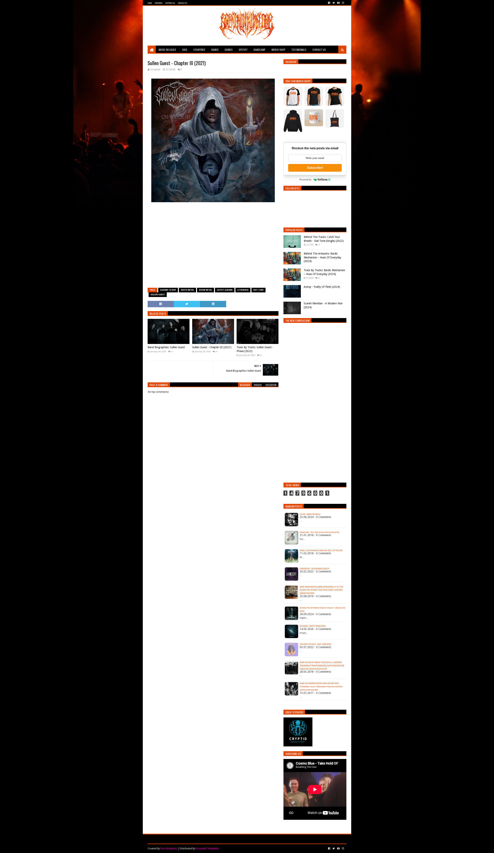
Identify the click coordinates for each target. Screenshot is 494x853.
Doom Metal (205, 290)
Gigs (184, 50)
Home (150, 3)
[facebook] (329, 3)
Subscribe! (315, 167)
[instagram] (342, 3)
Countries (199, 50)
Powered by (305, 179)
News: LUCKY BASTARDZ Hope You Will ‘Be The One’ (321, 551)
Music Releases (167, 50)
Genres (229, 50)
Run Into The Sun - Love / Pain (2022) (315, 644)
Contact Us (182, 3)
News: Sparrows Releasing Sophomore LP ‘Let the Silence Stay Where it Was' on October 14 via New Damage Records (321, 590)
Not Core (258, 290)
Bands (214, 50)
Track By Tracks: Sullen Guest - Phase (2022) (255, 349)
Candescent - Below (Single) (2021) (314, 569)
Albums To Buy (168, 290)
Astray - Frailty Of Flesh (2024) (322, 286)
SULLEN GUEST (158, 295)
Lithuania (243, 290)
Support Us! (170, 3)
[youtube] (338, 3)
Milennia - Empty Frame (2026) (313, 626)
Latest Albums (225, 290)
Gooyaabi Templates (207, 848)
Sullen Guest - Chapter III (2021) (211, 347)
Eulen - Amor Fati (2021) (310, 514)
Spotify (243, 50)
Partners (158, 3)
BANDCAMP (259, 50)
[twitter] (334, 3)
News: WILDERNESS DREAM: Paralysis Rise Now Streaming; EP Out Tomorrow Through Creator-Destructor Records (321, 686)
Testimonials (298, 50)
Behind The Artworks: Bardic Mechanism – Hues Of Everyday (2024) (322, 257)
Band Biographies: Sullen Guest (166, 347)
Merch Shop (278, 50)
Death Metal (187, 290)
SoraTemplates (168, 848)
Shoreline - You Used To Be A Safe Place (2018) (319, 532)
